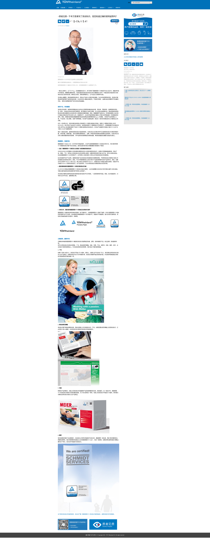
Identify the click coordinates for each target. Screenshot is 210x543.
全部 (58, 7)
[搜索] (151, 2)
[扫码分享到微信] (59, 21)
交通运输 (63, 7)
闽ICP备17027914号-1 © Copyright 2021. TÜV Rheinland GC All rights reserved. (105, 535)
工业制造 (86, 7)
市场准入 (70, 7)
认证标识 (110, 7)
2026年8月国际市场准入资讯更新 (133, 57)
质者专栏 (118, 7)
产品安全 (78, 7)
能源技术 (102, 7)
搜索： (129, 2)
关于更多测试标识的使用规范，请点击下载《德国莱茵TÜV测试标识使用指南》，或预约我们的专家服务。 (86, 514)
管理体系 (94, 7)
